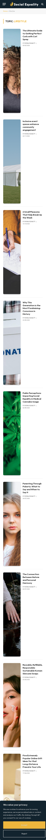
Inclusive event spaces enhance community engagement (31, 125)
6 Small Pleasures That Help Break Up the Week (32, 214)
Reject (24, 834)
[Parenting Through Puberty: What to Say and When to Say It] (12, 524)
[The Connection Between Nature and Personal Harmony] (12, 614)
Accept (24, 825)
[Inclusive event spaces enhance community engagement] (12, 161)
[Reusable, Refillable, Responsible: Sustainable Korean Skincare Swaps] (12, 705)
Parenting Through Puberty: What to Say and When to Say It (32, 488)
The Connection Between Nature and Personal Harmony (31, 578)
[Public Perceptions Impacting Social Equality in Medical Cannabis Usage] (12, 433)
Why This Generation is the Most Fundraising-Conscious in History (32, 308)
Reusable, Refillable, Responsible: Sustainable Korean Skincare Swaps (32, 669)
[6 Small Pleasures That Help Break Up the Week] (12, 252)
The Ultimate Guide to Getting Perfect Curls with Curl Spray (32, 35)
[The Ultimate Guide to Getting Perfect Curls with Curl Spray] (12, 71)
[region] (23, 820)
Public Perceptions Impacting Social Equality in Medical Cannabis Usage (32, 397)
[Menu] (4, 4)
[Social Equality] (24, 4)
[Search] (42, 4)
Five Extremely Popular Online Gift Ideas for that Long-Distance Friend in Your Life (32, 761)
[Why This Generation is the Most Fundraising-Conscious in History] (12, 343)
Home (5, 11)
